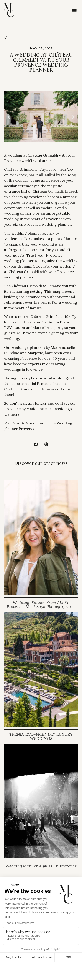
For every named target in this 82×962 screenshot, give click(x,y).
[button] (74, 10)
